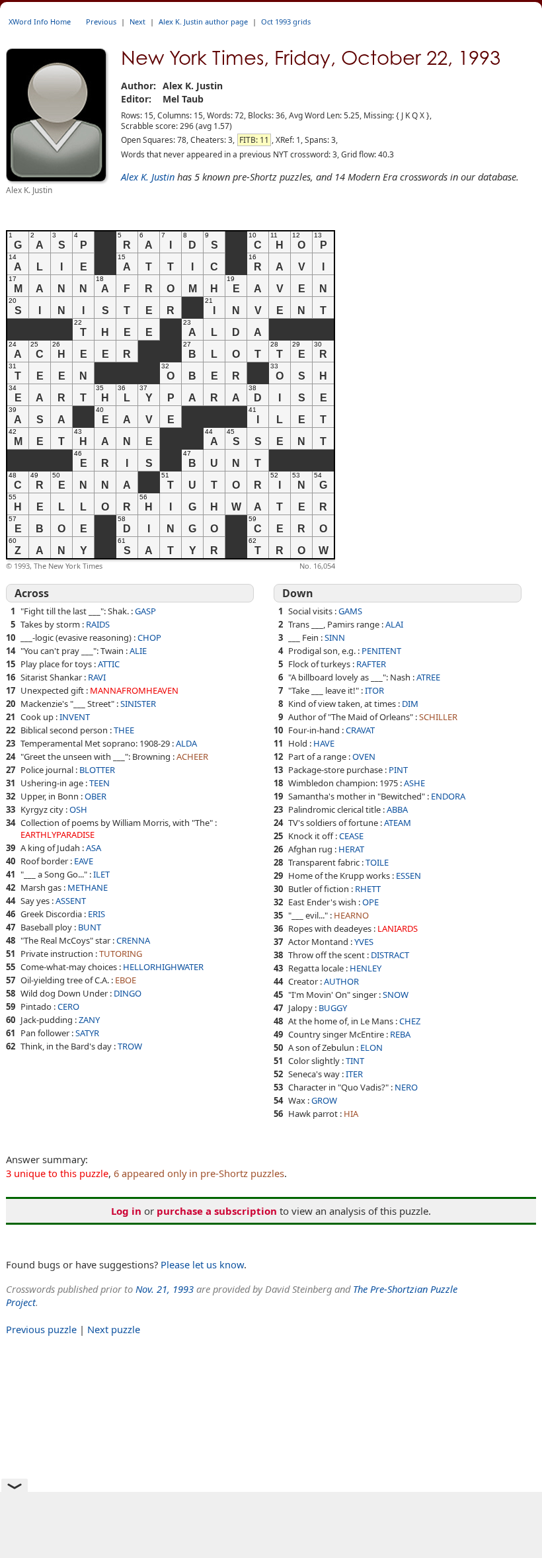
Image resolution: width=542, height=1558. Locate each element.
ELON (371, 1047)
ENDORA (448, 796)
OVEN (363, 756)
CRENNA (133, 940)
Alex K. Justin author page (203, 21)
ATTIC (109, 664)
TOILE (377, 862)
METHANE (87, 887)
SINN (335, 637)
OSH (78, 809)
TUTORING (120, 954)
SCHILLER (438, 717)
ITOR (374, 690)
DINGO (127, 993)
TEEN (99, 783)
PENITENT (381, 651)
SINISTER (138, 704)
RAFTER (371, 664)
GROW (324, 1100)
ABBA (397, 809)
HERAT (351, 849)
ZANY (89, 1020)
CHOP (149, 637)
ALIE (138, 651)
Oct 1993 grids (286, 21)
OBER (95, 796)
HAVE (323, 743)
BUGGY (333, 1008)
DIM (410, 704)
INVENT (74, 717)
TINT (355, 1061)
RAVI (97, 677)
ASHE (414, 783)
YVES (363, 942)
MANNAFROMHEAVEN (134, 690)
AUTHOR (341, 981)
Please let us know (202, 1264)
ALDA (186, 743)
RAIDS (98, 624)
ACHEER (192, 756)
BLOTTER (97, 770)
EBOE (125, 980)
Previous (101, 21)
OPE (370, 902)
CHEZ (409, 1021)
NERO (406, 1087)
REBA (400, 1034)
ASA (93, 848)
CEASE (351, 836)
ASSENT (71, 901)
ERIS (96, 914)
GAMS (350, 611)
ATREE (428, 677)
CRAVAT (360, 730)
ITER (354, 1074)
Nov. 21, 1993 (165, 1288)
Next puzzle (113, 1329)
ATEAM (397, 823)
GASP (145, 611)
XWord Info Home (40, 21)
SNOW (395, 995)
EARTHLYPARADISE (57, 834)
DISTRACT (390, 955)
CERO (68, 1006)
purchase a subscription (217, 1210)
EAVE (83, 861)
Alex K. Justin (147, 176)
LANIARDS (397, 928)
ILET (101, 874)
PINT (398, 770)
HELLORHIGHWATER (163, 967)
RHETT (368, 889)
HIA (351, 1114)
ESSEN (408, 876)
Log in (126, 1210)
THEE (124, 730)
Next (137, 21)
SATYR (87, 1033)
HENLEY (365, 968)
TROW (130, 1046)
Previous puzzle (41, 1329)
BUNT (89, 927)
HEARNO (351, 915)
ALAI (394, 624)
